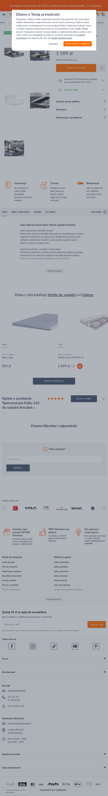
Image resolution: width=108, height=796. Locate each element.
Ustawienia (53, 44)
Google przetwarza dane (61, 38)
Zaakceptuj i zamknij (77, 43)
